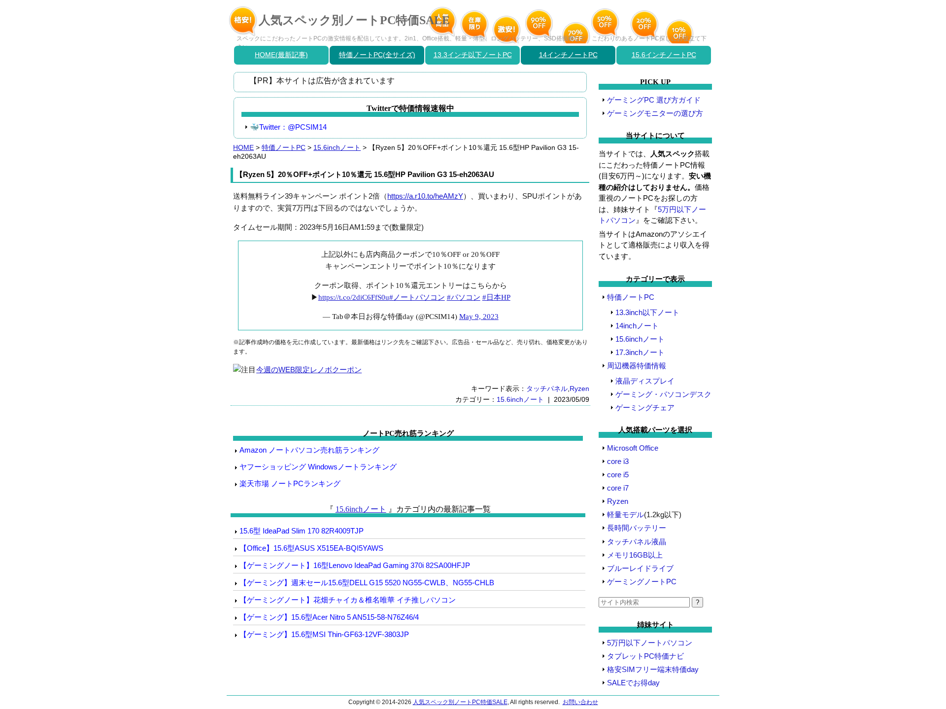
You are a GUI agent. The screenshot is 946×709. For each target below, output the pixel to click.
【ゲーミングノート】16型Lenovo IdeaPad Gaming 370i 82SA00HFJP (354, 565)
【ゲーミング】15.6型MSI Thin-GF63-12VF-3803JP (324, 634)
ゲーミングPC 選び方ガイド (654, 100)
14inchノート (637, 325)
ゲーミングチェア (645, 407)
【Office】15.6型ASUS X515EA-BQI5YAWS (311, 548)
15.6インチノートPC (664, 55)
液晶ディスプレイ (645, 381)
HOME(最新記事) (281, 55)
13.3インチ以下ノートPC (473, 55)
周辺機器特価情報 (636, 365)
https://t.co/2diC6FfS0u (353, 297)
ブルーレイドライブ (640, 568)
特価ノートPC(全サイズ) (377, 55)
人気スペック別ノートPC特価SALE (354, 20)
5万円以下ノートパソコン (649, 642)
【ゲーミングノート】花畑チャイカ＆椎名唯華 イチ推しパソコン (347, 600)
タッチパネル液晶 (636, 541)
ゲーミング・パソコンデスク (663, 394)
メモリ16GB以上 (635, 555)
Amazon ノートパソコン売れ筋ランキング (309, 450)
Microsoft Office (632, 448)
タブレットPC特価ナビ (645, 656)
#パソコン (463, 297)
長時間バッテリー (636, 528)
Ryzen (579, 388)
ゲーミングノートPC (641, 581)
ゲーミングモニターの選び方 (655, 113)
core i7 (618, 488)
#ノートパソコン (417, 297)
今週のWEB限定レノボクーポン (309, 369)
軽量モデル (625, 514)
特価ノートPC (283, 147)
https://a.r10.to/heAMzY (425, 196)
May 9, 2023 (479, 316)
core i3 (618, 461)
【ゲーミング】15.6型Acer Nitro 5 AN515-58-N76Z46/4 (329, 617)
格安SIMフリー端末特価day (653, 669)
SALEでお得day (633, 682)
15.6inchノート (337, 147)
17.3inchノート (640, 352)
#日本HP (496, 297)
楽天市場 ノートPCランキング (289, 483)
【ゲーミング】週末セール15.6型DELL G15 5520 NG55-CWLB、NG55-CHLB (366, 582)
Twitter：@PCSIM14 (293, 127)
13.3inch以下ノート (647, 312)
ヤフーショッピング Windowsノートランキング (318, 466)
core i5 (618, 474)
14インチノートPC (568, 55)
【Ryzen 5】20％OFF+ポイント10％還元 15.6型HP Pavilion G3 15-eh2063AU (365, 174)
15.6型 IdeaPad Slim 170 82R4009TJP (301, 531)
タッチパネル (547, 388)
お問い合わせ (580, 702)
